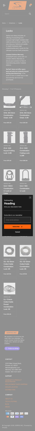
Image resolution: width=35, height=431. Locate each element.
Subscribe (16, 226)
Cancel (17, 232)
